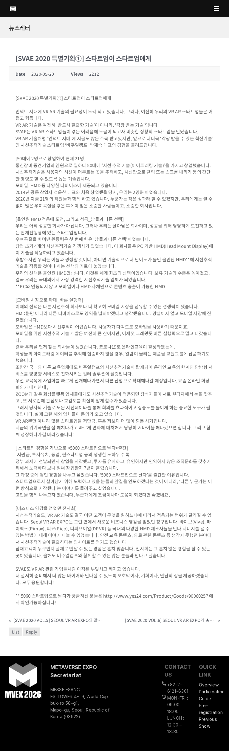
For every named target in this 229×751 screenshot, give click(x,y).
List (15, 632)
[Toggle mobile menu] (217, 8)
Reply (31, 632)
